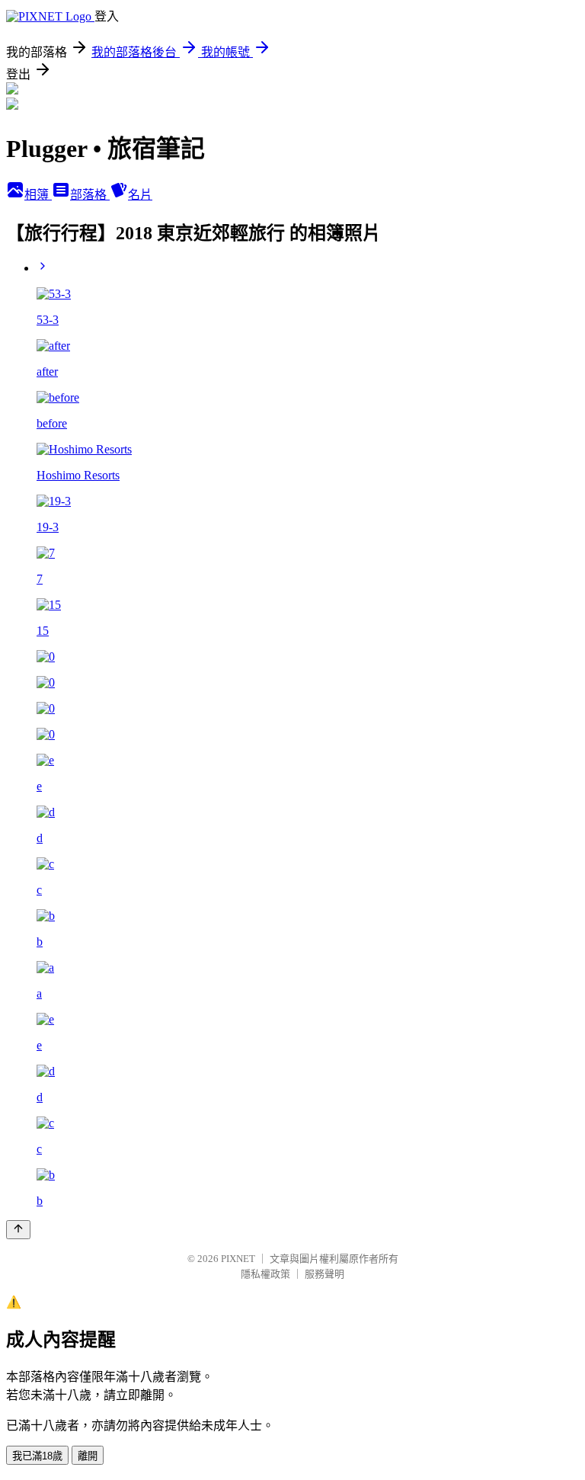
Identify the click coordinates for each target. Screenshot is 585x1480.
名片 (140, 194)
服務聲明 (324, 1274)
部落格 (90, 194)
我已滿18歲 (37, 1456)
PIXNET (238, 1258)
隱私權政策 (265, 1274)
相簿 (38, 194)
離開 (88, 1456)
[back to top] (18, 1229)
